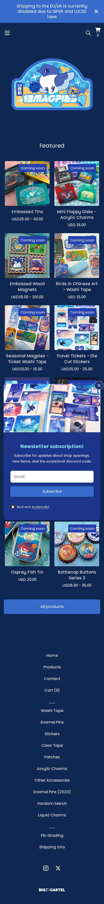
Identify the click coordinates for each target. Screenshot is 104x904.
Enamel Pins (52, 722)
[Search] (88, 33)
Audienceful (40, 507)
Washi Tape (52, 710)
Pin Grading (52, 835)
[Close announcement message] (96, 11)
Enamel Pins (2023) (52, 792)
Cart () (52, 690)
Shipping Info (52, 847)
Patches (52, 757)
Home (52, 655)
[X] (58, 868)
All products (52, 606)
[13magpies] (52, 84)
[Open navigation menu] (7, 33)
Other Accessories (52, 780)
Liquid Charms (52, 815)
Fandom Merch (52, 803)
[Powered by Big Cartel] (52, 889)
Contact (52, 678)
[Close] (99, 385)
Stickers (52, 734)
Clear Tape (52, 745)
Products (52, 667)
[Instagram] (46, 868)
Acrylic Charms (52, 768)
